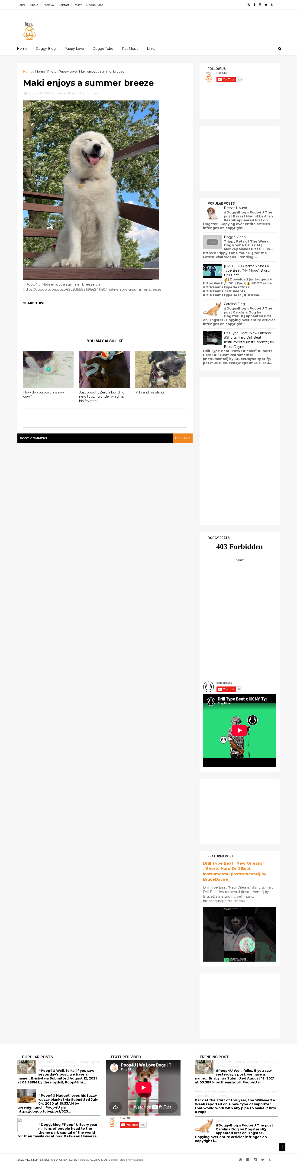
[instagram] (260, 5)
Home (21, 5)
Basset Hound (235, 208)
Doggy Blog (46, 49)
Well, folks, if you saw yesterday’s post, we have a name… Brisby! (69, 1064)
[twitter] (266, 5)
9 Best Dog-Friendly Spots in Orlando (68, 1120)
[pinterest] (249, 5)
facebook (182, 438)
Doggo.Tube (94, 5)
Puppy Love (74, 49)
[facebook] (254, 5)
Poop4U (48, 5)
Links (151, 49)
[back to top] (282, 1147)
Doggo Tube (103, 49)
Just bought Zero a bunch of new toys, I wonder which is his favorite (102, 396)
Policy (78, 5)
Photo (52, 71)
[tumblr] (272, 5)
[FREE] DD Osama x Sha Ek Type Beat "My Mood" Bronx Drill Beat (247, 270)
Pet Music (130, 49)
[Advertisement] (194, 23)
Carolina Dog (234, 304)
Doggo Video (235, 237)
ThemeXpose (134, 1159)
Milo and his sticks (149, 392)
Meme (40, 71)
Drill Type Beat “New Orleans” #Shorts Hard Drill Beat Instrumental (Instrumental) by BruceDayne (249, 340)
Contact (63, 5)
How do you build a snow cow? (43, 394)
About (34, 5)
